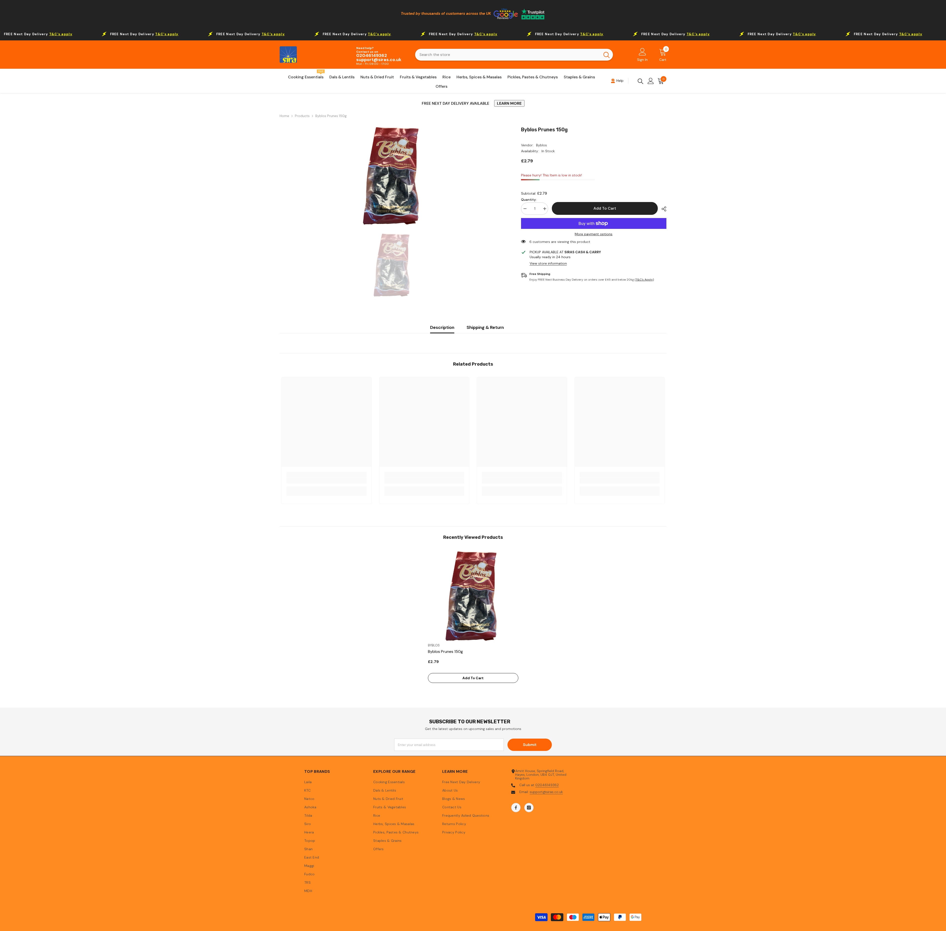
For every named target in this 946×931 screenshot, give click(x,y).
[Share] (662, 209)
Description (442, 327)
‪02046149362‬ (547, 785)
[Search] (514, 55)
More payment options (593, 234)
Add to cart (605, 208)
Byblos (541, 145)
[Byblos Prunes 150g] (473, 595)
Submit (530, 744)
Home (284, 116)
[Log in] (651, 81)
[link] (327, 481)
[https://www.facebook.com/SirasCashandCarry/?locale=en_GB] (516, 807)
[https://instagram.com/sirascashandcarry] (529, 807)
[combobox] (507, 55)
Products (302, 116)
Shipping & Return (485, 327)
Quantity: (529, 200)
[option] (393, 175)
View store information (548, 263)
